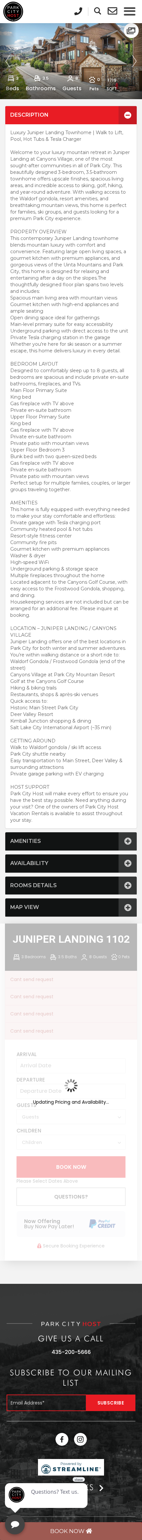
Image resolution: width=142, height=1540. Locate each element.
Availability (29, 863)
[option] (71, 61)
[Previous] (8, 61)
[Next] (133, 61)
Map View (24, 907)
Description (29, 115)
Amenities (25, 841)
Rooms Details (33, 885)
